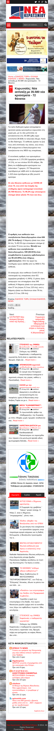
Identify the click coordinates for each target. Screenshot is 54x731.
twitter (35, 2)
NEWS (10, 301)
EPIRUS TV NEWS (20, 648)
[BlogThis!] (11, 305)
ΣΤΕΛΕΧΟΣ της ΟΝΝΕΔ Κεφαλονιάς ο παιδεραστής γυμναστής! (31, 618)
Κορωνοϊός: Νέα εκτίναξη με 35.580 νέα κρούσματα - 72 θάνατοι (30, 93)
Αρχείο (38, 495)
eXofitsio (16, 683)
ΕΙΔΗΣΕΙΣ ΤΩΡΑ (22, 299)
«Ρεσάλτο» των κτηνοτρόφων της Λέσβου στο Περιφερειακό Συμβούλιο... (32, 593)
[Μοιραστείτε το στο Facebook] (16, 305)
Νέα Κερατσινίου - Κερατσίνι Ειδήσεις (22, 725)
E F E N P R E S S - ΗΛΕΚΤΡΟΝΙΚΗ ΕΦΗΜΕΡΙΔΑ (24, 672)
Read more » (30, 360)
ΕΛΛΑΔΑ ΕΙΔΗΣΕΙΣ (37, 299)
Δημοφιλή (15, 495)
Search (45, 25)
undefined (35, 349)
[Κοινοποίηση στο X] (14, 305)
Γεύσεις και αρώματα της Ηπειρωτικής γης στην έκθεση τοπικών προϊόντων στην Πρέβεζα (26, 652)
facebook (39, 2)
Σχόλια (27, 495)
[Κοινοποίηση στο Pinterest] (19, 305)
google (42, 2)
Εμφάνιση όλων (39, 711)
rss (46, 2)
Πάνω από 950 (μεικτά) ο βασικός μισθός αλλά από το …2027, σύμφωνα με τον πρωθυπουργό (27, 703)
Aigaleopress (18, 661)
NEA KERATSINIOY (32, 729)
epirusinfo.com (19, 698)
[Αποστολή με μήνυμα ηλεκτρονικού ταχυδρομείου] (9, 305)
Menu (8, 2)
